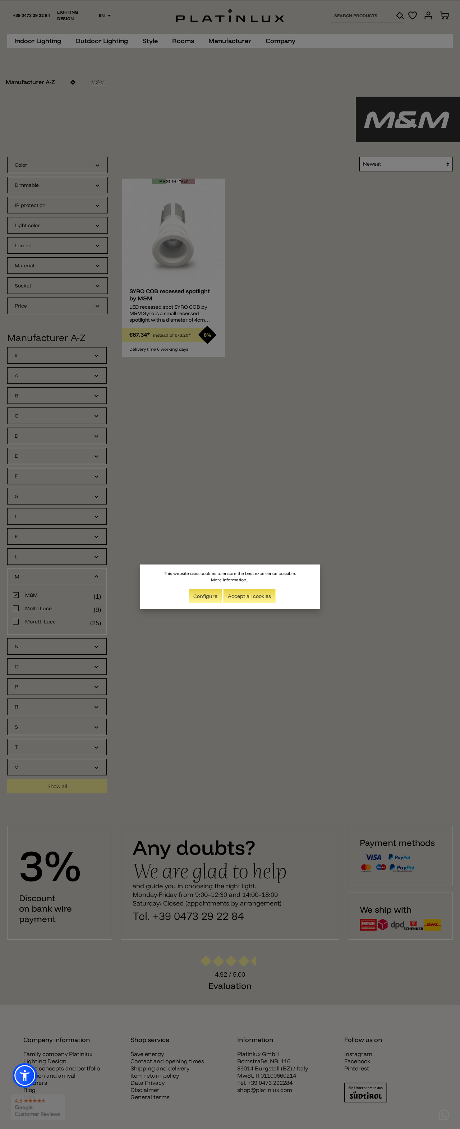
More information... (230, 579)
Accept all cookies (249, 596)
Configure (205, 596)
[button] (24, 1075)
